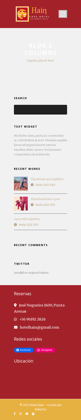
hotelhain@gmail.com (39, 327)
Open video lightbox (27, 219)
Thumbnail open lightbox (47, 179)
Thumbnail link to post (45, 199)
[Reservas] (33, 414)
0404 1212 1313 (45, 185)
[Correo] (27, 414)
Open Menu (63, 14)
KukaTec (40, 409)
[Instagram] (21, 414)
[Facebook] (15, 414)
